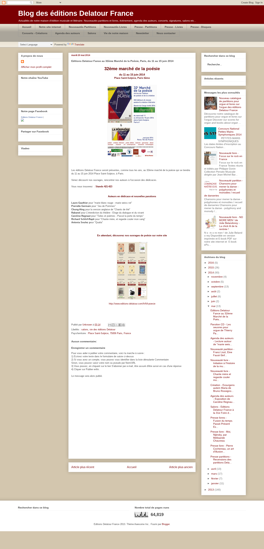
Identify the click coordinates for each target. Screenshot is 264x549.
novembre (217, 276)
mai (213, 306)
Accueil (26, 26)
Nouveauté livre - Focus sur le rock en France (230, 156)
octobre (216, 281)
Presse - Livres (174, 26)
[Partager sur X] (116, 325)
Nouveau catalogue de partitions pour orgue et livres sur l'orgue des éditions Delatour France (230, 104)
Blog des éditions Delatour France (75, 13)
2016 (211, 262)
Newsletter (142, 33)
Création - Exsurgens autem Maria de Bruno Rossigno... (222, 388)
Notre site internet (50, 26)
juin (213, 301)
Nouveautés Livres (115, 26)
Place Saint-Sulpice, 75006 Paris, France (109, 333)
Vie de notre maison (116, 33)
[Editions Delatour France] (22, 120)
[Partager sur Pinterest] (123, 325)
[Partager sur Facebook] (120, 325)
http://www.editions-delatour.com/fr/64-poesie (132, 303)
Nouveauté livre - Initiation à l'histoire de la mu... (222, 363)
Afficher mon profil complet (36, 66)
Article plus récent (82, 467)
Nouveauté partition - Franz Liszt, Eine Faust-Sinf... (222, 352)
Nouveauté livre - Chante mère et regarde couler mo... (220, 375)
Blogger (166, 524)
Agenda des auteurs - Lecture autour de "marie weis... (221, 341)
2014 (211, 272)
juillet (214, 296)
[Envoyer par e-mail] (110, 325)
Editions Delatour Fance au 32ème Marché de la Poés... (221, 315)
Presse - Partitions (146, 26)
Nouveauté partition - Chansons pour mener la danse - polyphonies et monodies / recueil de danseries (223, 188)
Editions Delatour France (32, 117)
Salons (92, 33)
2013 (211, 489)
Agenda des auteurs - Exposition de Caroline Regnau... (222, 399)
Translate (79, 44)
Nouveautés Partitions (82, 26)
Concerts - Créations (34, 33)
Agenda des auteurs (67, 33)
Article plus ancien (181, 467)
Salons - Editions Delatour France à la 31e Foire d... (222, 409)
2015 (211, 267)
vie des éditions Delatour (102, 329)
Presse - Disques (201, 26)
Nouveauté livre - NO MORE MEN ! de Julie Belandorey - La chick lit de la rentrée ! (231, 223)
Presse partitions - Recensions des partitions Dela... (221, 459)
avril (214, 468)
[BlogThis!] (113, 325)
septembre (217, 286)
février (215, 478)
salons (84, 329)
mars (214, 473)
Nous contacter (166, 33)
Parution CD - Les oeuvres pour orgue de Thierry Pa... (221, 329)
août (214, 291)
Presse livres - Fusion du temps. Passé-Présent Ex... (221, 422)
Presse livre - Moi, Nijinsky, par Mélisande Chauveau (220, 436)
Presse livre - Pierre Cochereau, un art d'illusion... (222, 448)
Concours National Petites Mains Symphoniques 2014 (230, 131)
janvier (215, 483)
